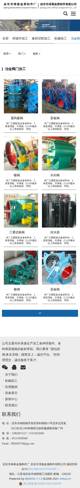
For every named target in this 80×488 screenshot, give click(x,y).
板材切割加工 (41, 38)
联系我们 (11, 405)
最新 (35, 53)
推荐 (6, 53)
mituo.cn (65, 478)
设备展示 (11, 393)
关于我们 (11, 374)
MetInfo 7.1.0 (33, 478)
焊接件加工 (20, 38)
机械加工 (60, 38)
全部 (5, 38)
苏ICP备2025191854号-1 (43, 469)
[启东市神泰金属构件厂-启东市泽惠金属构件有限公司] (40, 6)
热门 (20, 53)
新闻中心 (11, 399)
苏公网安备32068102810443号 (42, 483)
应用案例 (11, 387)
